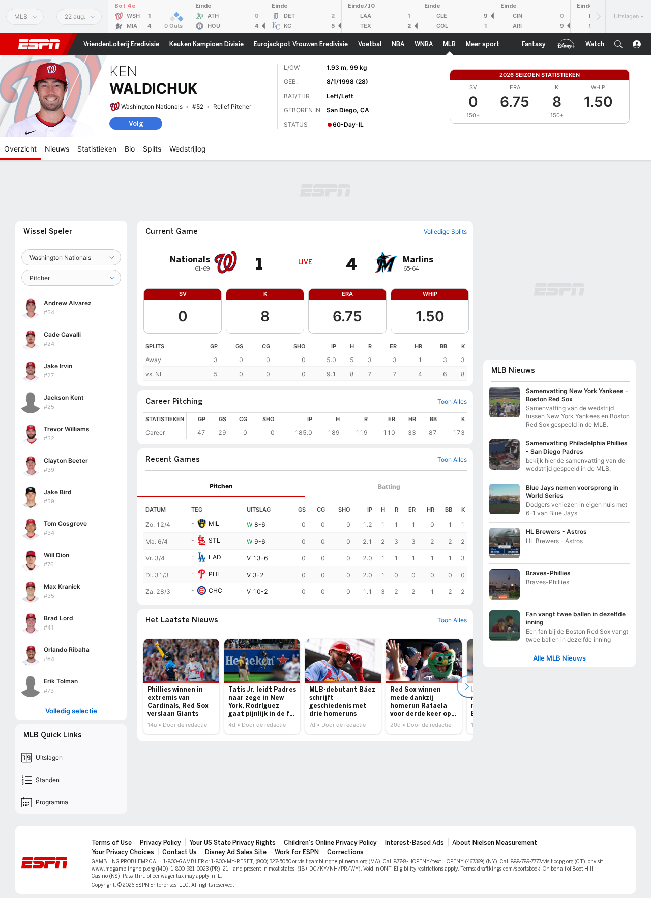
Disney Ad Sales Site (236, 852)
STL (214, 540)
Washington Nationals (152, 106)
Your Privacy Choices (123, 852)
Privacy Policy (160, 842)
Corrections (345, 852)
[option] (181, 686)
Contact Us (179, 852)
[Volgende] (597, 16)
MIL (214, 523)
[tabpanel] (305, 548)
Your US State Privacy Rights (232, 842)
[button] (618, 44)
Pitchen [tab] (221, 486)
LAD (215, 557)
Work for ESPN (297, 852)
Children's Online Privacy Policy (330, 842)
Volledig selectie (71, 711)
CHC (215, 590)
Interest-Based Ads (414, 842)
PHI (214, 574)
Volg (136, 123)
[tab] (221, 486)
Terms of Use (112, 842)
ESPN (39, 44)
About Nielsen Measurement (494, 842)
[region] (305, 360)
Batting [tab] (389, 486)
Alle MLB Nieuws (559, 658)
